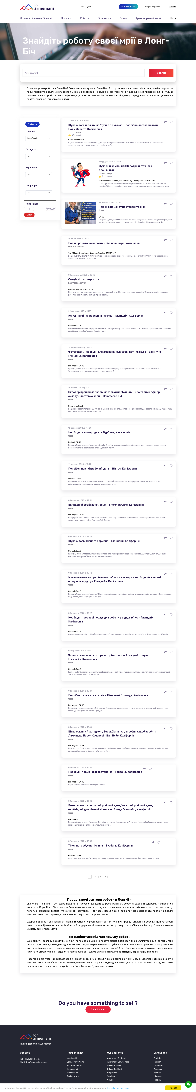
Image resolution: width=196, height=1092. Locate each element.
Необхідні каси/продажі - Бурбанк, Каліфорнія (99, 432)
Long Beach (32, 138)
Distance (32, 124)
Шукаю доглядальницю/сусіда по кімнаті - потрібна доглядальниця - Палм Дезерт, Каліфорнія (114, 127)
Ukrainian (158, 1076)
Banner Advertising (75, 1062)
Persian (157, 1080)
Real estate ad (73, 1076)
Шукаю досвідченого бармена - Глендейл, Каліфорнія (104, 541)
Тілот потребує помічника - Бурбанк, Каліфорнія (100, 845)
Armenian (158, 1066)
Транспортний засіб (148, 18)
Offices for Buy (114, 1066)
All (28, 156)
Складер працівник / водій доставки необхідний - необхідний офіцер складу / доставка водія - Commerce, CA (114, 394)
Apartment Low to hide (118, 1062)
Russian (157, 1062)
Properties (112, 1073)
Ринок (123, 18)
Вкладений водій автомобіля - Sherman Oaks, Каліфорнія (106, 504)
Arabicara (158, 1069)
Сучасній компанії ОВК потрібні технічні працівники (125, 168)
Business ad (72, 1073)
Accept (173, 1087)
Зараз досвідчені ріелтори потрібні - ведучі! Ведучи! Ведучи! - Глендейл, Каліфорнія (109, 657)
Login (148, 7)
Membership (72, 1058)
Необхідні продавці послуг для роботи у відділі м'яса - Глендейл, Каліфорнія (111, 619)
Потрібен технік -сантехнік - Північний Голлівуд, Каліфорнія (108, 695)
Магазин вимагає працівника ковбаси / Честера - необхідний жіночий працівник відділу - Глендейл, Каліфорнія (114, 579)
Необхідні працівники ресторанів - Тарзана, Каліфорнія (105, 771)
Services (111, 1076)
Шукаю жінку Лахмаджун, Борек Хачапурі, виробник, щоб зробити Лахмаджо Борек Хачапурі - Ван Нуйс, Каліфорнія (112, 733)
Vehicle (110, 1080)
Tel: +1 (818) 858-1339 (30, 1059)
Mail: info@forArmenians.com (33, 1062)
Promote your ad (74, 1066)
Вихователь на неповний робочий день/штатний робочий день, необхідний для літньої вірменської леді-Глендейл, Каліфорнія (110, 807)
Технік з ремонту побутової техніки (122, 206)
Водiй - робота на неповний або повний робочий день (104, 243)
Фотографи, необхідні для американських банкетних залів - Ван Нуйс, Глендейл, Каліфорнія (114, 353)
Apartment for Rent (116, 1058)
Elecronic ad (72, 1069)
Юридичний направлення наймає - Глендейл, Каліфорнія (105, 315)
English (157, 1058)
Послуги (66, 18)
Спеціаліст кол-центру (83, 279)
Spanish (157, 1073)
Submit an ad (98, 1009)
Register (156, 7)
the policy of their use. (118, 1088)
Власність (104, 18)
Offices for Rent (114, 1069)
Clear (29, 214)
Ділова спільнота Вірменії (36, 18)
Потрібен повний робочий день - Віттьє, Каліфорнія (102, 468)
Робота (84, 18)
